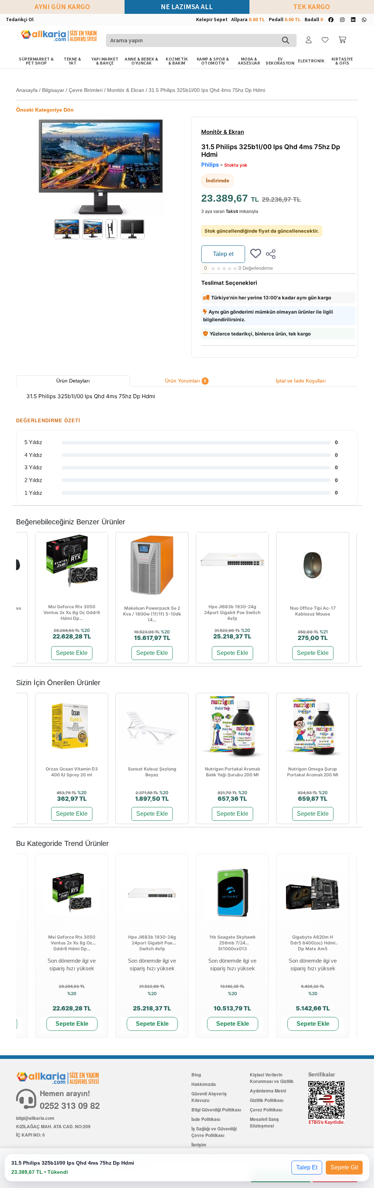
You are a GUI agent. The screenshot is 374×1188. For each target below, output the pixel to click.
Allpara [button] (248, 19)
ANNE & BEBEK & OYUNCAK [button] (141, 61)
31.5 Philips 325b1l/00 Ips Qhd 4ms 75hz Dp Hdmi (207, 90)
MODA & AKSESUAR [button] (249, 61)
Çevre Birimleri (86, 90)
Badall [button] (314, 19)
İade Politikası (205, 1119)
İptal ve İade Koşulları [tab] (301, 381)
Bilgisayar (53, 90)
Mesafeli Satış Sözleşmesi (264, 1122)
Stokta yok (235, 165)
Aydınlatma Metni (268, 1090)
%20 (85, 630)
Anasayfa (27, 90)
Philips (210, 164)
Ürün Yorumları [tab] (185, 381)
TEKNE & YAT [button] (72, 61)
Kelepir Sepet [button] (212, 19)
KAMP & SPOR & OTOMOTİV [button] (213, 61)
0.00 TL (257, 19)
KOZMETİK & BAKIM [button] (177, 61)
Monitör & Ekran (125, 90)
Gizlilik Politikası (266, 1100)
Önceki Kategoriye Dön (45, 110)
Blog (196, 1074)
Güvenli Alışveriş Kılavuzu (209, 1096)
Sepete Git (344, 1167)
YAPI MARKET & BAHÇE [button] (105, 61)
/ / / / (140, 90)
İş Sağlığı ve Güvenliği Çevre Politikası (214, 1131)
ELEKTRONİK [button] (311, 61)
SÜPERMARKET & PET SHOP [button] (36, 61)
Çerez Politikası (266, 1109)
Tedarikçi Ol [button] (20, 19)
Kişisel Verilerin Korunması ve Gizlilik (272, 1077)
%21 (324, 631)
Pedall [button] (285, 19)
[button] (309, 40)
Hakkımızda (203, 1084)
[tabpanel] (187, 397)
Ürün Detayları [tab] (73, 381)
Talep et (223, 254)
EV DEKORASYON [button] (280, 61)
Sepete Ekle (72, 653)
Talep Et (306, 1167)
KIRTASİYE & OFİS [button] (342, 61)
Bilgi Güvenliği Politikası (216, 1109)
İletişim (198, 1144)
